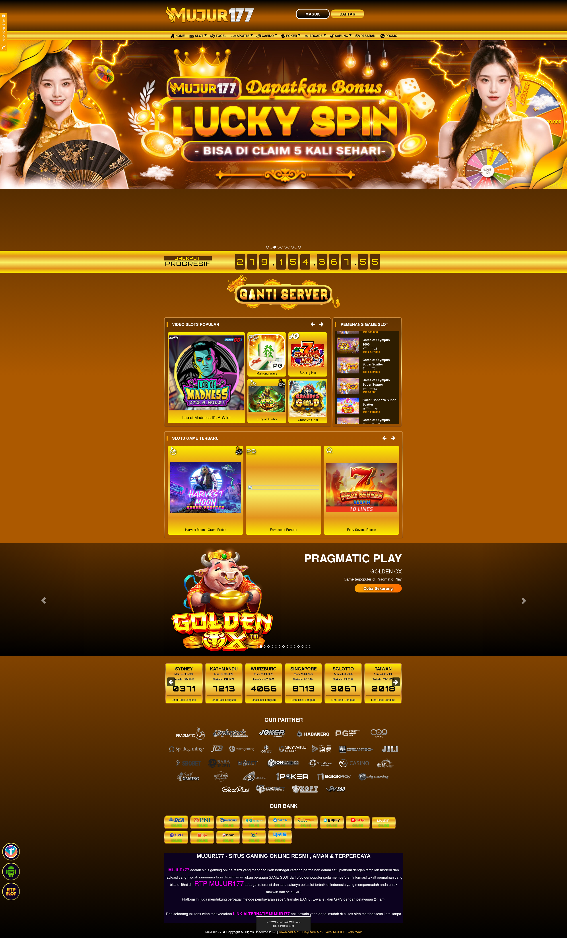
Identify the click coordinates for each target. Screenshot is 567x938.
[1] (267, 247)
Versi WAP (355, 932)
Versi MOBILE (335, 932)
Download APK (289, 932)
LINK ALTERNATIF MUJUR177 (261, 914)
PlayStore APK (312, 932)
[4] (278, 247)
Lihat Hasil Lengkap (184, 699)
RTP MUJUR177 (218, 883)
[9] (296, 247)
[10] (299, 247)
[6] (285, 247)
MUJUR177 (179, 870)
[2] (271, 247)
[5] (281, 247)
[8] (292, 247)
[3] (274, 247)
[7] (288, 247)
